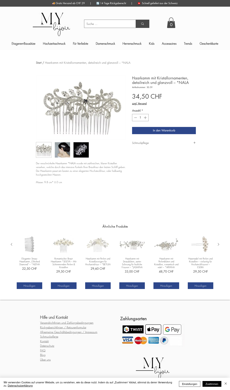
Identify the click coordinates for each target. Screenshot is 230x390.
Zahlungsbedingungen (66, 323)
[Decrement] (135, 117)
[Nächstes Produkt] (218, 244)
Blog (42, 355)
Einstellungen (189, 384)
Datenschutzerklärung (20, 385)
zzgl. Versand (139, 103)
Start (39, 63)
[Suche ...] (142, 24)
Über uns (45, 360)
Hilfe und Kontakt (54, 317)
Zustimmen (212, 384)
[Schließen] (226, 384)
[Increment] (145, 117)
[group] (115, 262)
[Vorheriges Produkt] (11, 244)
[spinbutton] (140, 117)
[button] (171, 22)
